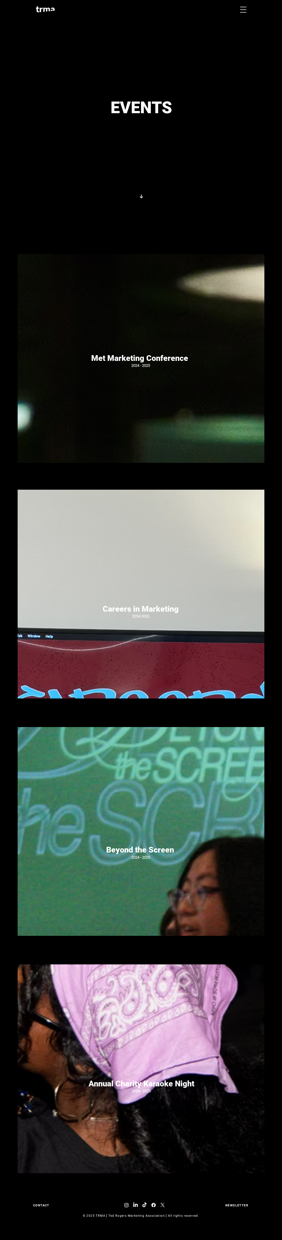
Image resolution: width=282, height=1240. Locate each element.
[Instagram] (126, 1205)
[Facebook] (153, 1205)
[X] (162, 1205)
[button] (243, 10)
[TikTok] (144, 1205)
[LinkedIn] (135, 1205)
